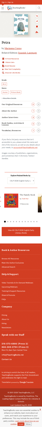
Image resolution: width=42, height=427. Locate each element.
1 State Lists (9, 62)
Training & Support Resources (13, 291)
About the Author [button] (17, 111)
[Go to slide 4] (13, 222)
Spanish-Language (27, 52)
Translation (6, 382)
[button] (2, 8)
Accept (20, 424)
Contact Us (7, 359)
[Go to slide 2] (8, 222)
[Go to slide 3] (11, 222)
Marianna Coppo (13, 48)
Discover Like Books (12, 73)
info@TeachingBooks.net (13, 354)
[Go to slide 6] (19, 222)
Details (9, 98)
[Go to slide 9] (28, 222)
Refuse (28, 424)
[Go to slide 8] (25, 222)
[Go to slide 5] (16, 222)
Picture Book (15, 92)
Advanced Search (8, 267)
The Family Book (27, 195)
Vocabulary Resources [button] (17, 130)
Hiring (4, 323)
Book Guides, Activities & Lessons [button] (18, 124)
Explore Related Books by (20, 175)
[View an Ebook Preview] (37, 26)
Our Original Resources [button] (18, 104)
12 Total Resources (12, 59)
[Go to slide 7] (22, 222)
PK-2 (4, 84)
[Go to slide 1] (5, 222)
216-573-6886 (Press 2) (15, 343)
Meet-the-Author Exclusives (13, 263)
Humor (5, 92)
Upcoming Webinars (10, 287)
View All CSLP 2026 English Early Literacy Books (21, 231)
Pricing (4, 315)
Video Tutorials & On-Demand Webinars (17, 283)
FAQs (4, 299)
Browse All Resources (10, 258)
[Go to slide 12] (37, 222)
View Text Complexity (12, 69)
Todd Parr (25, 199)
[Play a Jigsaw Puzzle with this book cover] (37, 32)
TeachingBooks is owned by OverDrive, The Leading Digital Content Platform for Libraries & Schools (21, 399)
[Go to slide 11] (34, 222)
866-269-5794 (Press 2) (15, 347)
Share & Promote (8, 295)
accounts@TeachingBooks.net (25, 147)
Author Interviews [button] (18, 117)
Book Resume (10, 66)
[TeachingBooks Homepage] (15, 8)
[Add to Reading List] (37, 16)
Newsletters (6, 327)
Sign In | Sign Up (7, 2)
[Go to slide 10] (31, 222)
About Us (5, 319)
